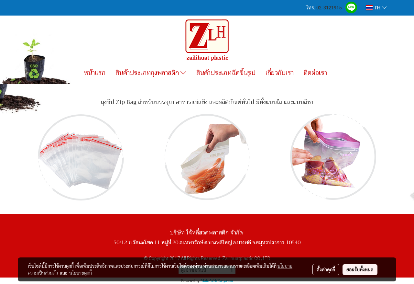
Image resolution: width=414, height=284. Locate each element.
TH (377, 7)
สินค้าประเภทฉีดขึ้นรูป (226, 72)
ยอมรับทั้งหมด (360, 269)
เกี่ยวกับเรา (280, 72)
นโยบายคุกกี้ (80, 273)
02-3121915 (329, 8)
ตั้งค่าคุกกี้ (326, 269)
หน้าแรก (94, 72)
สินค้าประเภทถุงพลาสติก (147, 72)
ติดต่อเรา (315, 72)
